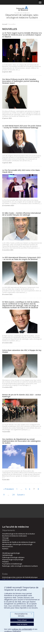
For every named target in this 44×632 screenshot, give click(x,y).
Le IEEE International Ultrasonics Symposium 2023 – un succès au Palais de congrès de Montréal (21, 258)
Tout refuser (22, 620)
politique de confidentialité (22, 629)
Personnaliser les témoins (23, 615)
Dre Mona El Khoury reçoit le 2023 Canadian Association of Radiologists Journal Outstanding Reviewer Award (20, 81)
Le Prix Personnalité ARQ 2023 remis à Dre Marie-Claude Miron (21, 171)
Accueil (4, 24)
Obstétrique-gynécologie (11, 553)
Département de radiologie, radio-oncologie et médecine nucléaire (22, 16)
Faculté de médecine (22, 13)
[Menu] (40, 2)
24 (13, 494)
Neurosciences (7, 546)
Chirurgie (5, 538)
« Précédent (8, 489)
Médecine (5, 540)
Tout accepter (22, 624)
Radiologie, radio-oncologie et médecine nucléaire (20, 566)
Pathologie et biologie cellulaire (13, 557)
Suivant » (21, 494)
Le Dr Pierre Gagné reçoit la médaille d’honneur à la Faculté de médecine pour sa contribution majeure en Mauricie (22, 35)
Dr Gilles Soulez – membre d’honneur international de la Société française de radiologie (21, 214)
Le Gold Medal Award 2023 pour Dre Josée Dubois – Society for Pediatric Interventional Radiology (21, 127)
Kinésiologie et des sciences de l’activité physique (20, 577)
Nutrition (5, 549)
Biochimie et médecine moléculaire (14, 536)
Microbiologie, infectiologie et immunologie (17, 544)
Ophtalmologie (7, 555)
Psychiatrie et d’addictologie (12, 564)
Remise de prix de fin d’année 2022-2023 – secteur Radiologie (21, 396)
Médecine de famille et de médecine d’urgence (18, 542)
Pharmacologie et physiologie (12, 559)
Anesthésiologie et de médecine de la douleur (18, 534)
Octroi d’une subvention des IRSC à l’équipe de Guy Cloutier (21, 351)
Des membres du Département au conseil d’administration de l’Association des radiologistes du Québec (21, 441)
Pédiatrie (5, 562)
